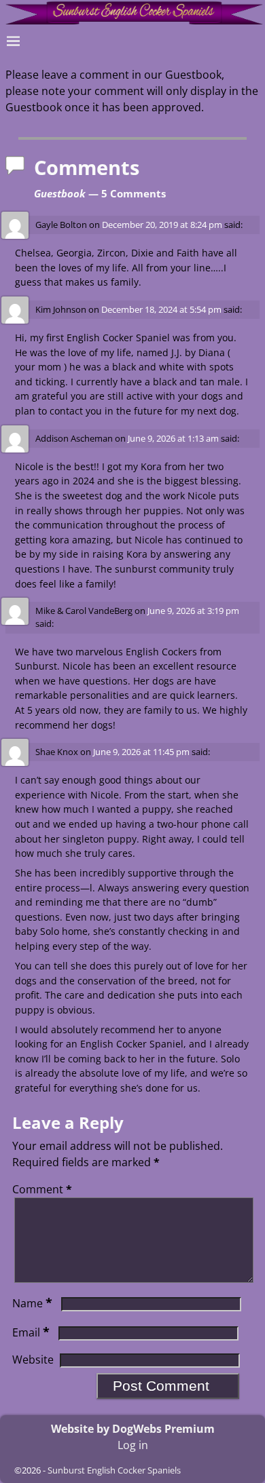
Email (31, 1332)
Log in (133, 1445)
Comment (42, 1189)
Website (33, 1359)
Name (32, 1303)
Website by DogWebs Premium (133, 1428)
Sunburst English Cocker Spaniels (114, 1470)
